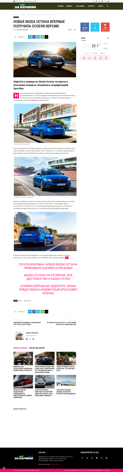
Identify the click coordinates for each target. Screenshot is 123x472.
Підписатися (105, 23)
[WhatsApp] (42, 37)
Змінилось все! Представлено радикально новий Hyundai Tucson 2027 (22, 368)
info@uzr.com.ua (55, 464)
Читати (95, 23)
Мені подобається (85, 24)
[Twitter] (105, 1)
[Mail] (96, 1)
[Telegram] (102, 1)
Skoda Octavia (27, 300)
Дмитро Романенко (22, 29)
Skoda (20, 300)
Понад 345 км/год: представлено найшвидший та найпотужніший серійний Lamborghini (22, 393)
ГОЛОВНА (61, 6)
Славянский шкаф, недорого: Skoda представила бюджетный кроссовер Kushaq (48, 289)
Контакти (107, 470)
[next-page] (17, 401)
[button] (107, 6)
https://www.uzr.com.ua (31, 335)
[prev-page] (14, 401)
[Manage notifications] (4, 468)
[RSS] (99, 1)
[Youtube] (108, 1)
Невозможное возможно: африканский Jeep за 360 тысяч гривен (27, 323)
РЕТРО (100, 6)
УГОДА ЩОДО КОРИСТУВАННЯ (94, 470)
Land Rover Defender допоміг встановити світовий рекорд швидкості (66, 392)
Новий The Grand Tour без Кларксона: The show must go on (65, 368)
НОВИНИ (69, 6)
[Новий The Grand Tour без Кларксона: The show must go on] (66, 358)
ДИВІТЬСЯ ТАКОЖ (20, 348)
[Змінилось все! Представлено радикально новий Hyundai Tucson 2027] (23, 358)
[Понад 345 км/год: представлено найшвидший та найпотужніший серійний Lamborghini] (23, 381)
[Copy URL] (46, 37)
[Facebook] (93, 1)
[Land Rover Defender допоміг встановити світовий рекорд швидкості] (66, 381)
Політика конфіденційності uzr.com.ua (74, 470)
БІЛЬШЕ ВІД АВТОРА (37, 348)
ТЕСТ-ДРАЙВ (80, 6)
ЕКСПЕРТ (91, 6)
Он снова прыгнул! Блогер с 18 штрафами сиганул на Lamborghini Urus (61, 323)
